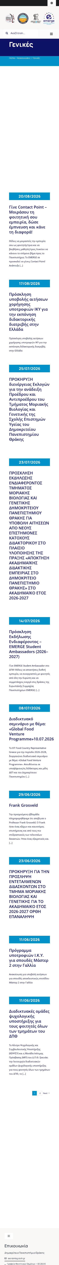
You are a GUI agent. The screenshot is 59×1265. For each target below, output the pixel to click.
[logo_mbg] (10, 15)
